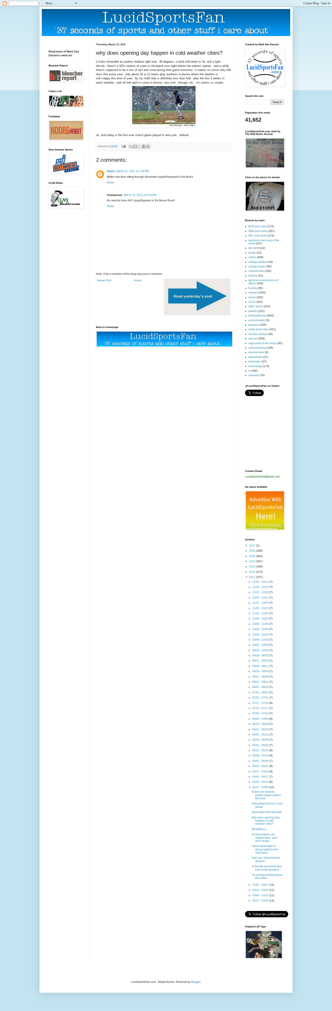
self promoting (257, 347)
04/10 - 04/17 (260, 776)
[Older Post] (197, 314)
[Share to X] (139, 146)
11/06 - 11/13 (260, 618)
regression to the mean (262, 343)
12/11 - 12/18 (260, 592)
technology (255, 366)
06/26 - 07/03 (260, 718)
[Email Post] (123, 146)
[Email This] (131, 146)
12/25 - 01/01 (260, 581)
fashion (252, 275)
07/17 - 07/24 (260, 703)
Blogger (196, 982)
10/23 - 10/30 (260, 629)
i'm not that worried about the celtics (267, 876)
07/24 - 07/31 (260, 697)
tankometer (255, 357)
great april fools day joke (267, 812)
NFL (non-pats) (257, 235)
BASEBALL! (259, 829)
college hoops (257, 266)
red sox (252, 338)
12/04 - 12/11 (260, 597)
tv (249, 370)
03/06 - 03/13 (260, 895)
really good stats (258, 329)
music (252, 301)
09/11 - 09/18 (260, 660)
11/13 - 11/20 (260, 613)
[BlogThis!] (135, 146)
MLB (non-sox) (257, 226)
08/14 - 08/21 (260, 681)
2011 (252, 577)
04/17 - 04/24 (260, 771)
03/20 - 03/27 (260, 884)
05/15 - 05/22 (260, 750)
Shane (111, 171)
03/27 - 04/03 (260, 787)
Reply (110, 182)
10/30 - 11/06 (260, 624)
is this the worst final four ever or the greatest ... (267, 868)
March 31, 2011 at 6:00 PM (140, 195)
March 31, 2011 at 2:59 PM (132, 171)
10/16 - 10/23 (260, 634)
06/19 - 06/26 (260, 724)
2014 (252, 561)
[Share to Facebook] (144, 146)
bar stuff (253, 248)
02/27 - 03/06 (260, 900)
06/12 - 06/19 (260, 729)
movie (252, 297)
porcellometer (256, 320)
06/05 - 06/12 (260, 734)
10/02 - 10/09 (260, 645)
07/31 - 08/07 (260, 692)
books (252, 252)
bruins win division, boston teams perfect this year (266, 795)
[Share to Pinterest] (148, 146)
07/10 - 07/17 (260, 708)
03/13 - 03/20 (260, 890)
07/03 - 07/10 (260, 713)
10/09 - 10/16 (260, 639)
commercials (256, 271)
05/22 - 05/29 (260, 745)
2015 (252, 556)
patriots (252, 311)
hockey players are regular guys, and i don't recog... (265, 837)
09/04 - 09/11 (260, 666)
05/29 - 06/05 (260, 739)
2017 (252, 545)
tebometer (254, 361)
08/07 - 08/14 (260, 687)
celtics (252, 257)
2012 (252, 572)
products (253, 324)
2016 (252, 550)
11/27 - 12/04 (260, 602)
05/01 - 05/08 (260, 761)
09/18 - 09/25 (260, 655)
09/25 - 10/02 (260, 650)
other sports (255, 306)
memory (253, 292)
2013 (252, 566)
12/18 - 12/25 (260, 587)
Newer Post (104, 280)
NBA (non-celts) (258, 231)
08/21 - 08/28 (260, 676)
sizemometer (256, 352)
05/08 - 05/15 (260, 755)
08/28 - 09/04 (260, 671)
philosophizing (257, 315)
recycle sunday (257, 334)
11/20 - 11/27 (260, 608)
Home (137, 280)
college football (257, 262)
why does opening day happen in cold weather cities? (266, 821)
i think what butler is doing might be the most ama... (265, 849)
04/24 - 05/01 (260, 766)
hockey (252, 288)
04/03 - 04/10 (260, 781)
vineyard (253, 375)
